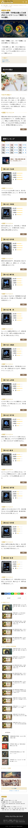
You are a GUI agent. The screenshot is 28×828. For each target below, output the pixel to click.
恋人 (13, 808)
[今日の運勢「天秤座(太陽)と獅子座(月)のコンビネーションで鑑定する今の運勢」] (7, 598)
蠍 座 (16, 147)
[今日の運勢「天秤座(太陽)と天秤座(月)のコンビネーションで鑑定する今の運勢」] (20, 598)
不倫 (25, 808)
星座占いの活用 (5, 803)
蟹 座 (24, 150)
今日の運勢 (4, 10)
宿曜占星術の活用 (12, 803)
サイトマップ (21, 820)
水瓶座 (24, 147)
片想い (10, 808)
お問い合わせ (15, 820)
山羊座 (7, 150)
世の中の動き (5, 60)
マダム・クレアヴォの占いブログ (11, 826)
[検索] (23, 2)
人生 (10, 809)
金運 (19, 809)
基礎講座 (8, 806)
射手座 (7, 152)
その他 (22, 809)
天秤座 (16, 145)
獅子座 (7, 147)
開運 (17, 809)
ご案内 (2, 798)
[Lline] (12, 594)
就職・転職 (4, 809)
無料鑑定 (2, 808)
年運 (16, 800)
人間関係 (13, 809)
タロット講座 (3, 806)
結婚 (18, 808)
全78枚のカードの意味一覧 (14, 790)
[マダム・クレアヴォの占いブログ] (7, 1)
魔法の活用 (23, 803)
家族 (23, 808)
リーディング (19, 806)
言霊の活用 (18, 803)
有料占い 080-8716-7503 (20, 821)
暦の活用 (3, 805)
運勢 (8, 10)
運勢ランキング (6, 61)
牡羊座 (16, 152)
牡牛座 (24, 145)
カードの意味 (14, 788)
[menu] (26, 2)
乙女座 (7, 145)
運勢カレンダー (11, 800)
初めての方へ (5, 820)
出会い (6, 808)
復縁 (15, 808)
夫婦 (20, 808)
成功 (8, 809)
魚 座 (24, 152)
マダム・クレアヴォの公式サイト (9, 821)
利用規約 (10, 820)
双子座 (16, 150)
